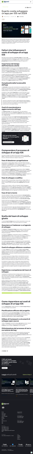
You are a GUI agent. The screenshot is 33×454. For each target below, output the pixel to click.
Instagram (18, 436)
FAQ (2, 422)
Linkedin (18, 435)
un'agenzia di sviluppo (10, 241)
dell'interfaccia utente (23, 74)
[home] (5, 2)
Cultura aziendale (4, 416)
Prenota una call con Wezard (24, 100)
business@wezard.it (20, 416)
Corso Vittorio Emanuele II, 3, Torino (8, 435)
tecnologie (19, 119)
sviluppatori (9, 181)
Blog (2, 419)
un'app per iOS (18, 125)
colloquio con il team (21, 289)
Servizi (3, 412)
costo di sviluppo (16, 72)
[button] (30, 2)
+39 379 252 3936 (20, 417)
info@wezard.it (19, 412)
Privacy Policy (9, 449)
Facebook (18, 439)
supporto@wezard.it (20, 421)
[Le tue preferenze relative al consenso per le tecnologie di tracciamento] (31, 452)
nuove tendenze (9, 285)
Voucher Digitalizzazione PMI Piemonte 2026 (8, 431)
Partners (3, 418)
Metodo (3, 417)
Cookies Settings (4, 449)
